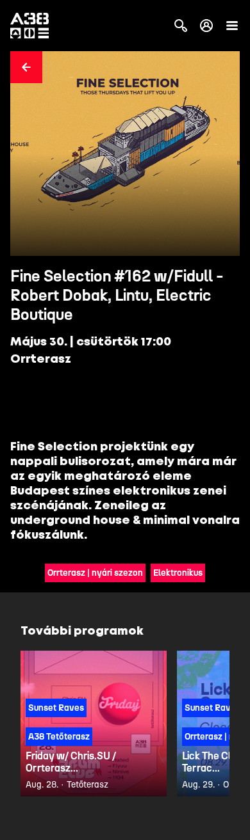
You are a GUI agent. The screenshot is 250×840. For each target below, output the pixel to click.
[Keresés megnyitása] (180, 25)
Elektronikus (178, 572)
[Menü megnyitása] (232, 25)
